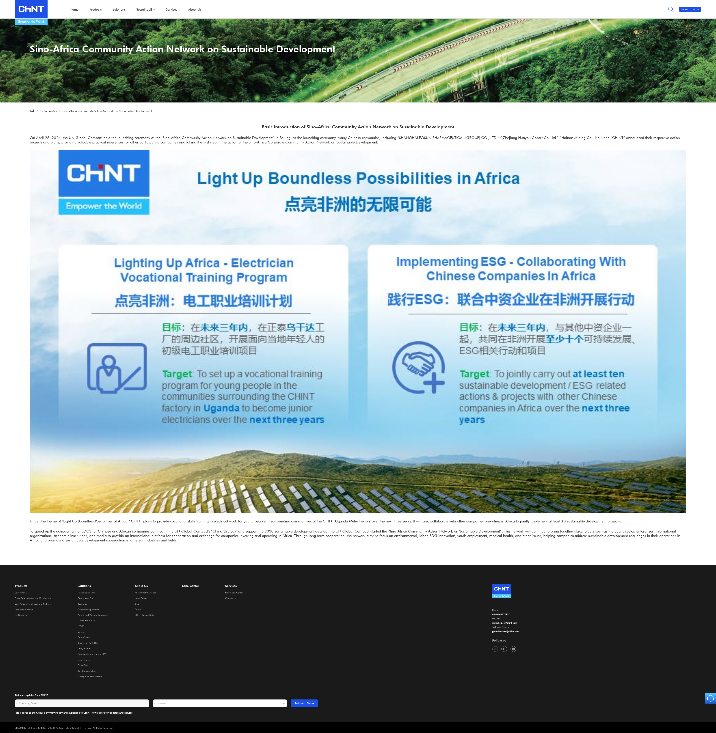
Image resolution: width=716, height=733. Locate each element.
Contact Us (230, 598)
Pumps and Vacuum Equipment (93, 614)
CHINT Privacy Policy (145, 614)
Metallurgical (84, 659)
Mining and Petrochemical (90, 676)
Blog (137, 603)
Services (231, 586)
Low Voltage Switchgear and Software (33, 603)
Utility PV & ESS (85, 648)
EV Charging (21, 614)
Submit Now (304, 703)
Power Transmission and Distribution (33, 598)
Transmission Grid (86, 592)
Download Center (234, 592)
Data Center (84, 637)
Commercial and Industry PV (92, 654)
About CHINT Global (145, 592)
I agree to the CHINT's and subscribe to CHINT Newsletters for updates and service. (76, 712)
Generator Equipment (88, 609)
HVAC (81, 626)
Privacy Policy (54, 712)
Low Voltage (21, 592)
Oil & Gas (83, 665)
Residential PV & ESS (88, 642)
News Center (141, 598)
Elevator (81, 631)
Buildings (82, 603)
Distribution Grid (86, 598)
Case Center (190, 586)
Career (138, 609)
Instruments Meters (24, 609)
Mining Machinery (86, 620)
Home (74, 9)
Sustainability (145, 9)
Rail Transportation (87, 670)
